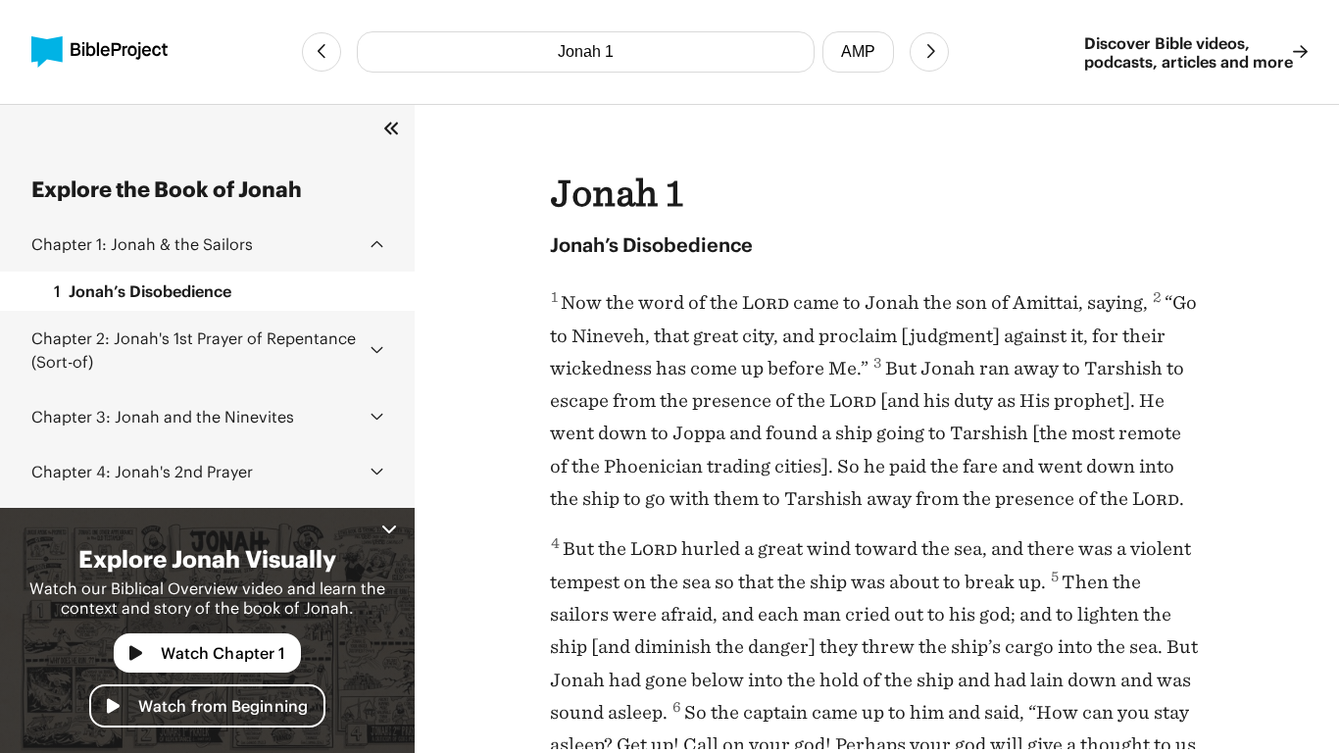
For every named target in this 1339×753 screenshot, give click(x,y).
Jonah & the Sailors (142, 243)
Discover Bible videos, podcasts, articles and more (1188, 52)
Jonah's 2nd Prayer (142, 471)
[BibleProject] (99, 52)
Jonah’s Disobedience (142, 290)
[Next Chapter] (929, 52)
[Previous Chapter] (321, 52)
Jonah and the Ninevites (162, 416)
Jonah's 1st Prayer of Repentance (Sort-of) (193, 349)
